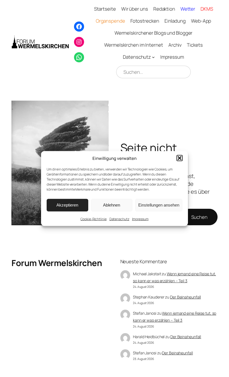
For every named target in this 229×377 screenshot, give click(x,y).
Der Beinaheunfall (185, 297)
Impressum (140, 218)
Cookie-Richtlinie (93, 218)
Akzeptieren (67, 205)
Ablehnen (111, 205)
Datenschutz (119, 218)
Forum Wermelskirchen (56, 263)
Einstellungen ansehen (158, 205)
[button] (179, 158)
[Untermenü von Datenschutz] (153, 57)
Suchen (199, 217)
